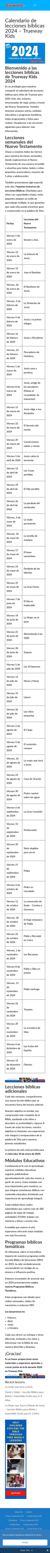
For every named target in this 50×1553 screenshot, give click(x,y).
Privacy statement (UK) (14, 1529)
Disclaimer (13, 1520)
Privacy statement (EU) (29, 1520)
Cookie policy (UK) (30, 1525)
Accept (25, 1542)
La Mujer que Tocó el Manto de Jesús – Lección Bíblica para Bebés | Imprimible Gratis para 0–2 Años (25, 1409)
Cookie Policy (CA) (34, 1529)
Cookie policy (14, 1525)
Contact (29, 1512)
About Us (19, 1512)
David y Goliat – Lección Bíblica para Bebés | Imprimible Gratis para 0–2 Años (24, 1396)
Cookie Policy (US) (34, 1516)
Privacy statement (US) (14, 1516)
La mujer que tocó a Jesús (19, 1387)
